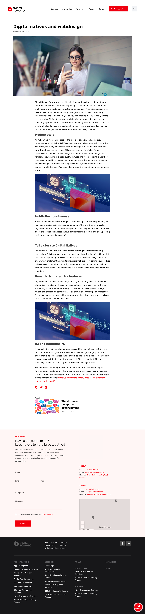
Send (24, 523)
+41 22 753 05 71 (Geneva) (56, 542)
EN (134, 9)
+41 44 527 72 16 (92, 489)
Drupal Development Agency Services (56, 576)
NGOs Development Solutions (25, 596)
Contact (102, 9)
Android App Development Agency (24, 574)
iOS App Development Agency (26, 569)
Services (54, 9)
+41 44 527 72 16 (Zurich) (55, 545)
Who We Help (67, 9)
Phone (42, 481)
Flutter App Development (24, 579)
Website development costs (55, 581)
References (81, 9)
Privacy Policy (47, 514)
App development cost (23, 586)
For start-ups (81, 568)
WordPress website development (52, 570)
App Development (21, 562)
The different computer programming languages (70, 404)
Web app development (23, 583)
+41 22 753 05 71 (92, 470)
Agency (92, 9)
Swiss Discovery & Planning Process (25, 601)
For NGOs (79, 586)
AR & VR (78, 562)
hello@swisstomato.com (94, 472)
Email (17, 481)
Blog (108, 568)
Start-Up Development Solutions (23, 591)
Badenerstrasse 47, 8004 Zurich (99, 494)
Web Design (49, 562)
